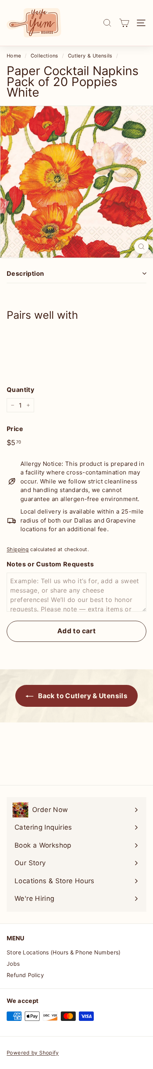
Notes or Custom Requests (50, 564)
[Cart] (124, 22)
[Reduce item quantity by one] (12, 405)
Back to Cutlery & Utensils (82, 696)
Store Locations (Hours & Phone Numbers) (64, 952)
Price (15, 429)
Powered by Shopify (33, 1052)
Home (14, 56)
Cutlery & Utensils (90, 56)
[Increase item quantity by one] (28, 405)
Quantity (20, 389)
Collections (44, 56)
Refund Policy (25, 975)
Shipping (18, 549)
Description (25, 273)
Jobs (13, 963)
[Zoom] (141, 246)
